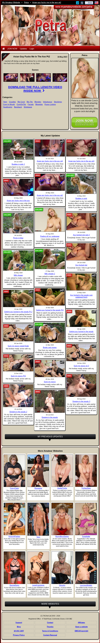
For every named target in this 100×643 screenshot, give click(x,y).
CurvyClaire (14, 488)
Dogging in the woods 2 (18, 412)
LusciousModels (86, 585)
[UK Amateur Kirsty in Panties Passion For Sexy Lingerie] (14, 519)
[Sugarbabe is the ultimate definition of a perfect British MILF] (86, 519)
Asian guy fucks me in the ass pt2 (46, 2)
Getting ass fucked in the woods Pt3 (50, 310)
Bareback (18, 107)
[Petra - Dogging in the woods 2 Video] (18, 396)
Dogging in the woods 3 (81, 401)
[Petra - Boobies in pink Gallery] (81, 184)
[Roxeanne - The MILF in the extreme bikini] (38, 471)
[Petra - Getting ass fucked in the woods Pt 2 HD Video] (18, 298)
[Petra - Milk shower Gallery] (18, 260)
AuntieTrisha (62, 488)
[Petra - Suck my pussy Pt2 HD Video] (18, 363)
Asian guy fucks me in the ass (18, 201)
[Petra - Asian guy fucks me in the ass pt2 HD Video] (50, 182)
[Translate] (96, 3)
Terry (38, 537)
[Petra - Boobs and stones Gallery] (50, 332)
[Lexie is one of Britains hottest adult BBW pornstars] (38, 567)
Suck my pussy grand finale (18, 346)
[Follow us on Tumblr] (82, 3)
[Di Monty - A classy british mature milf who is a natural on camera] (62, 568)
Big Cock (21, 102)
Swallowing (7, 107)
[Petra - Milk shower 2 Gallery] (50, 259)
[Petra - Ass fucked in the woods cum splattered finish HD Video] (81, 282)
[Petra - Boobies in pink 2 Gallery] (18, 149)
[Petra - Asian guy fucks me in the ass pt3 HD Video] (81, 148)
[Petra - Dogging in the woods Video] (50, 401)
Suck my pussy (50, 382)
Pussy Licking (50, 104)
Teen (5, 102)
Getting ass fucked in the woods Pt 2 (18, 312)
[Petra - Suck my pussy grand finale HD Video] (18, 333)
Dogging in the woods (50, 417)
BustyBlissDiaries (62, 536)
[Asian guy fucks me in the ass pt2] (11, 77)
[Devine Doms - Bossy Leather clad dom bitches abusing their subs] (14, 568)
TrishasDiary (86, 488)
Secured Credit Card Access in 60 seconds (84, 122)
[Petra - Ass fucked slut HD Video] (81, 252)
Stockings (58, 102)
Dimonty (62, 585)
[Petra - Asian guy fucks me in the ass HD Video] (18, 187)
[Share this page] (89, 3)
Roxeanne (38, 488)
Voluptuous (47, 102)
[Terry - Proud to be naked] (38, 519)
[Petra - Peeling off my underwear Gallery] (50, 220)
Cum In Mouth (9, 104)
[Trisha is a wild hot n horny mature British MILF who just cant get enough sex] (62, 471)
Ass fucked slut (81, 265)
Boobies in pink (81, 198)
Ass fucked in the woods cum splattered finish (81, 296)
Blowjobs (39, 104)
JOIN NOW (12, 48)
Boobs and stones (50, 347)
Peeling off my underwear (49, 236)
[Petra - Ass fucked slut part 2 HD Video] (81, 221)
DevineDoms (14, 585)
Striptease (28, 107)
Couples (12, 102)
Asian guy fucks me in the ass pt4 (50, 161)
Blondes (38, 102)
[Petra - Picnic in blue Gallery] (18, 223)
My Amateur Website (11, 2)
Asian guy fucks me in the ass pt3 (81, 161)
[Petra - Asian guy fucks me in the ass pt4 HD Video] (50, 148)
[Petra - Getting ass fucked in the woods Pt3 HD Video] (50, 297)
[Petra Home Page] (3, 48)
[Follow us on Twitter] (78, 3)
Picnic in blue (18, 238)
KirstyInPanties (14, 536)
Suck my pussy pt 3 (81, 366)
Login (32, 48)
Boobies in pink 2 (18, 164)
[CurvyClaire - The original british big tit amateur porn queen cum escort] (14, 471)
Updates (23, 48)
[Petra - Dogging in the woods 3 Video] (81, 385)
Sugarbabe (86, 536)
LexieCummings (38, 585)
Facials (31, 104)
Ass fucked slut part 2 (81, 235)
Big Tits (30, 102)
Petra (26, 2)
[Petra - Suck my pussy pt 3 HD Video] (81, 352)
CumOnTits (21, 104)
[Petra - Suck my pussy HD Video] (50, 368)
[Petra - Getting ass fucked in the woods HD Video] (81, 318)
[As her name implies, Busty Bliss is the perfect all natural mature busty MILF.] (62, 519)
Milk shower (18, 275)
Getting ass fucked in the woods (81, 332)
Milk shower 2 (50, 274)
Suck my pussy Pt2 (18, 376)
